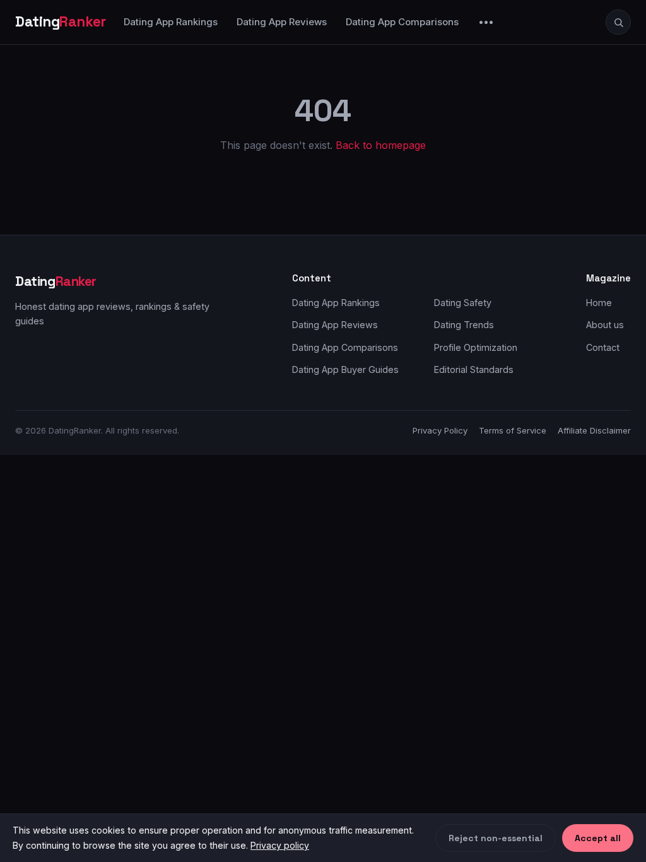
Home (599, 302)
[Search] (618, 22)
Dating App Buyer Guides (345, 369)
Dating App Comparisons (402, 22)
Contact (603, 347)
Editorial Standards (474, 369)
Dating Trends (464, 324)
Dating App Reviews (282, 22)
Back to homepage (381, 145)
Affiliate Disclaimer (594, 430)
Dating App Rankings (171, 22)
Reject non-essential (496, 838)
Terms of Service (512, 430)
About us (605, 324)
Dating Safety (462, 302)
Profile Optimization (475, 347)
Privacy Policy (440, 430)
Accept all (598, 838)
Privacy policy (279, 845)
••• (486, 22)
